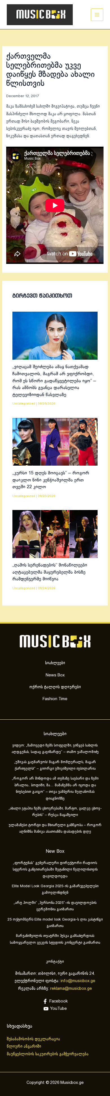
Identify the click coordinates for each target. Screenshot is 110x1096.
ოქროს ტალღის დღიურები (55, 687)
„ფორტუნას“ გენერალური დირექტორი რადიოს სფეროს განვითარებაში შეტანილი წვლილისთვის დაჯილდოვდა (55, 869)
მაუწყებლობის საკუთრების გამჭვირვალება (48, 1054)
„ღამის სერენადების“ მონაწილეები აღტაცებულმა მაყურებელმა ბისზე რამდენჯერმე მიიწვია (49, 572)
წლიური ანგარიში (24, 1047)
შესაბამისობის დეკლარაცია (34, 1039)
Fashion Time (55, 699)
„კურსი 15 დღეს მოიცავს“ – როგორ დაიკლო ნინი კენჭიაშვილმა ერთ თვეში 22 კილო (50, 480)
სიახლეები (55, 663)
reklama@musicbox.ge (71, 989)
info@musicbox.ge (78, 981)
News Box (55, 675)
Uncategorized (23, 403)
